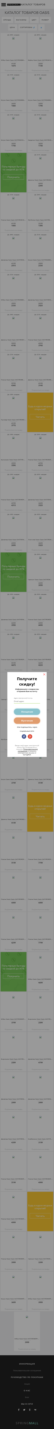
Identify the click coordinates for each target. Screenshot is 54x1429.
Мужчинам (27, 720)
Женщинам (27, 711)
